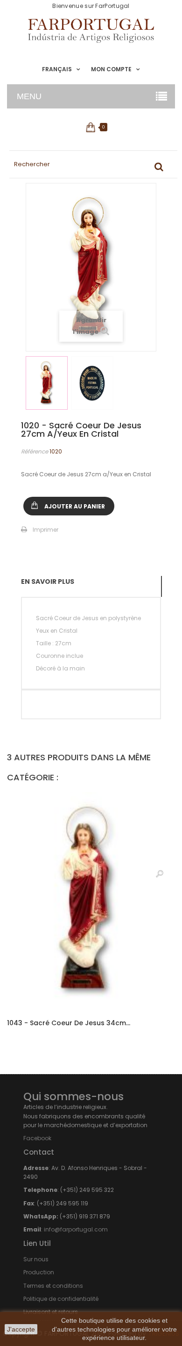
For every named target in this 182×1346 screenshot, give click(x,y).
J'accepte (21, 1329)
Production (38, 1272)
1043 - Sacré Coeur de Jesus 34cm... (68, 1023)
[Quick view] (159, 873)
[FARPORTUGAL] (91, 31)
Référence (34, 451)
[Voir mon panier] (91, 127)
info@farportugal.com (76, 1229)
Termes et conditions (53, 1286)
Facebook (37, 1138)
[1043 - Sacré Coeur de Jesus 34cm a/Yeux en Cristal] (91, 900)
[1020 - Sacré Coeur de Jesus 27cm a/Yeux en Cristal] (47, 383)
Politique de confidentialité (60, 1299)
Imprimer (45, 530)
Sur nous (36, 1259)
